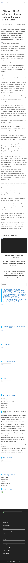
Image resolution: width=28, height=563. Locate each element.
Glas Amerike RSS (5, 400)
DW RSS (3, 398)
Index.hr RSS (4, 407)
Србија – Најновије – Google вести (14, 411)
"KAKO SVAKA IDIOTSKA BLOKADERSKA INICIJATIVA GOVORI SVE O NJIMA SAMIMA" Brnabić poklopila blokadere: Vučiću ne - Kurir (13, 426)
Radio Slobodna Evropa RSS (7, 401)
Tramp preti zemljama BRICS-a (14, 255)
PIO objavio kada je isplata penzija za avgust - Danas (13, 434)
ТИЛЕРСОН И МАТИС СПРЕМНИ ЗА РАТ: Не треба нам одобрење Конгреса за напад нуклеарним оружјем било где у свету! (14, 274)
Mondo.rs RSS (4, 405)
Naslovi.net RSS (5, 403)
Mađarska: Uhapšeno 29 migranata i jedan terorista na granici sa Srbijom (14, 262)
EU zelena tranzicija (5, 483)
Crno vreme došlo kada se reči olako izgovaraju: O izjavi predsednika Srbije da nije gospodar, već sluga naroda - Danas (13, 439)
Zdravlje (3, 481)
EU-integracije (4, 479)
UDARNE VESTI (21, 24)
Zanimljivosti (4, 485)
